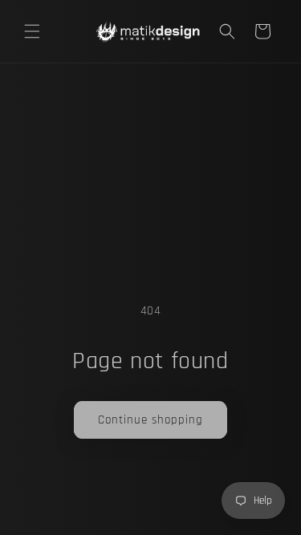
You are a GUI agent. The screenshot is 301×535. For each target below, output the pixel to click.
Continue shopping (150, 420)
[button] (32, 31)
